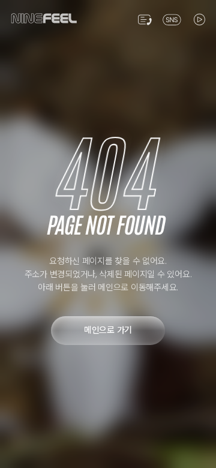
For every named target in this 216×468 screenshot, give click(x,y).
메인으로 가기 (108, 330)
